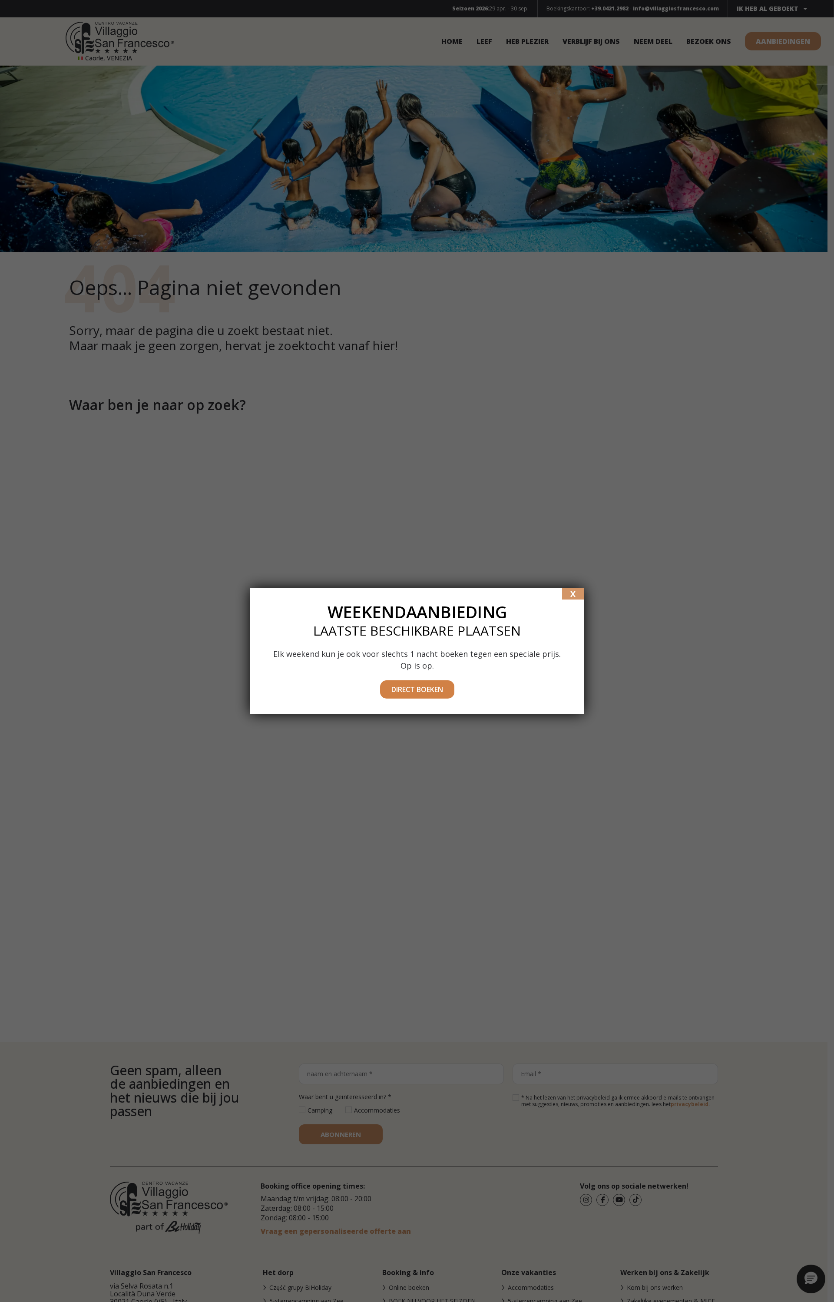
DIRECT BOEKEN (417, 689)
